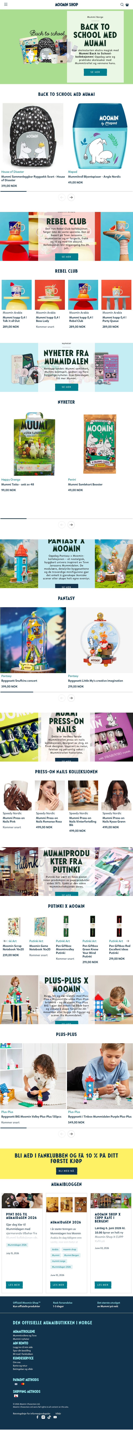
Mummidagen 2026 (17, 1244)
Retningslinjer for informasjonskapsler (31, 1413)
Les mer (14, 1284)
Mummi (55, 1255)
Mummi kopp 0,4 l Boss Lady (48, 319)
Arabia (55, 1249)
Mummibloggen (66, 1184)
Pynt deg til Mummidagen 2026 (21, 1216)
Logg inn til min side (23, 1347)
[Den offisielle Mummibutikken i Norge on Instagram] (43, 1418)
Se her (66, 256)
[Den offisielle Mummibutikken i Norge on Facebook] (37, 1418)
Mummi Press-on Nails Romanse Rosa (49, 819)
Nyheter (66, 402)
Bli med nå (66, 1170)
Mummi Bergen (71, 1255)
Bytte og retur (20, 1365)
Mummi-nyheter (21, 1339)
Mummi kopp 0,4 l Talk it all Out (14, 319)
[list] (66, 147)
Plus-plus (66, 1034)
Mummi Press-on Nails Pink (14, 819)
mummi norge (58, 1261)
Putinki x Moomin (66, 906)
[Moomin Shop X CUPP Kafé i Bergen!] (111, 1200)
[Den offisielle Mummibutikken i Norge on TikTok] (49, 1418)
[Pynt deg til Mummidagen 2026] (22, 1200)
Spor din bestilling (22, 1350)
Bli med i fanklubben (23, 1354)
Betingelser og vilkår (23, 1369)
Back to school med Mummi (66, 94)
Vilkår (58, 1413)
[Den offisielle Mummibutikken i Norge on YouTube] (55, 1418)
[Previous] (5, 941)
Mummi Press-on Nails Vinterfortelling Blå (82, 821)
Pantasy (66, 598)
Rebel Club (66, 271)
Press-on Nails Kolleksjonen (66, 771)
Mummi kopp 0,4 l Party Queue (114, 319)
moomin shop (69, 1249)
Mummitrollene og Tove (24, 1335)
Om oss (16, 1362)
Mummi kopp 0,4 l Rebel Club (81, 319)
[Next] (127, 941)
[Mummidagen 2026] (66, 1204)
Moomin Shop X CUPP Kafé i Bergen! (108, 1217)
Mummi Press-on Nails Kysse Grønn (114, 819)
